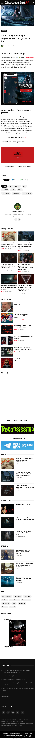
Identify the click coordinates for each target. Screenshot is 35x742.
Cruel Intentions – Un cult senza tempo (23, 505)
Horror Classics (15, 600)
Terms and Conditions (13, 738)
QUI (26, 137)
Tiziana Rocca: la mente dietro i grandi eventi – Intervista (22, 551)
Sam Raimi (16, 193)
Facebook (5, 697)
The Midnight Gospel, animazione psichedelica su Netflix (23, 315)
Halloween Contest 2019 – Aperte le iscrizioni (22, 326)
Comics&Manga (6, 596)
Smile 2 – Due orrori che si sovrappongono (14, 679)
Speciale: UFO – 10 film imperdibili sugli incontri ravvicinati (23, 578)
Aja (24, 186)
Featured (4, 600)
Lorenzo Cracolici (7, 46)
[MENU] (2, 2)
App (13, 189)
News (4, 30)
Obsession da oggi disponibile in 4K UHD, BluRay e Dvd (8, 266)
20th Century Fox (14, 186)
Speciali (22, 319)
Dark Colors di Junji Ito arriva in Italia (12, 676)
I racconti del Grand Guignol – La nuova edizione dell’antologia (8, 244)
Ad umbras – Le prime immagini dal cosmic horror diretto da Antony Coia (25, 288)
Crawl (19, 189)
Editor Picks (27, 596)
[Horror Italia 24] (17, 5)
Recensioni (16, 319)
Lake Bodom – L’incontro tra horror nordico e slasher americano (24, 565)
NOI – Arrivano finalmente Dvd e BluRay (23, 337)
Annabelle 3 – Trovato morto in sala (24, 359)
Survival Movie (27, 193)
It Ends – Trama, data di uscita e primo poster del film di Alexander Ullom (25, 245)
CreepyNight (17, 596)
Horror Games (25, 600)
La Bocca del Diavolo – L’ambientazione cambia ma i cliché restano (24, 519)
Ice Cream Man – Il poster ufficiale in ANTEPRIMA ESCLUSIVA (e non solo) (25, 267)
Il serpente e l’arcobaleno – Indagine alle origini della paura (23, 533)
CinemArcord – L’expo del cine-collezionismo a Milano (23, 348)
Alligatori (5, 189)
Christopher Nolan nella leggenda (21, 303)
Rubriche (4, 607)
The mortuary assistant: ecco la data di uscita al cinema (9, 287)
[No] (33, 736)
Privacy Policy (24, 738)
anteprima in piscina (11, 117)
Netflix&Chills (5, 603)
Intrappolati (6, 193)
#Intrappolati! (30, 58)
